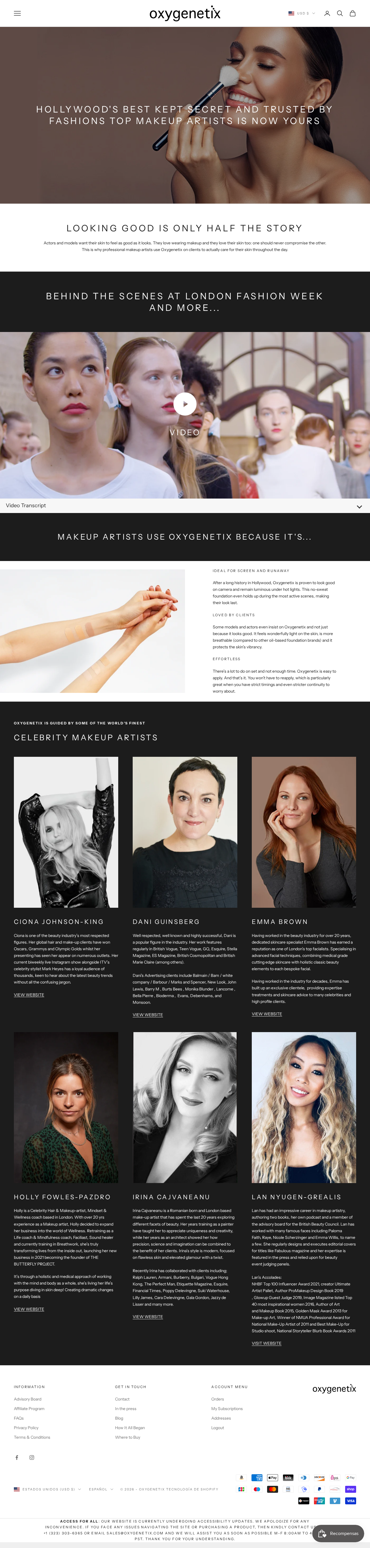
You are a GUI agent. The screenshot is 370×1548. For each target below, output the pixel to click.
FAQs (19, 1418)
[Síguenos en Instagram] (32, 1457)
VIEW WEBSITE (29, 994)
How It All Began (130, 1427)
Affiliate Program (29, 1408)
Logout (217, 1427)
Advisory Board (27, 1399)
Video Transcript (26, 505)
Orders (217, 1399)
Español (98, 1489)
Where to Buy (127, 1437)
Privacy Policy (26, 1427)
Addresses (221, 1418)
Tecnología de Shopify (192, 1489)
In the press (125, 1408)
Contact (122, 1399)
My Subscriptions (227, 1408)
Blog (119, 1418)
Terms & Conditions (32, 1437)
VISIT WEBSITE (267, 1343)
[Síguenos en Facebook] (17, 1457)
